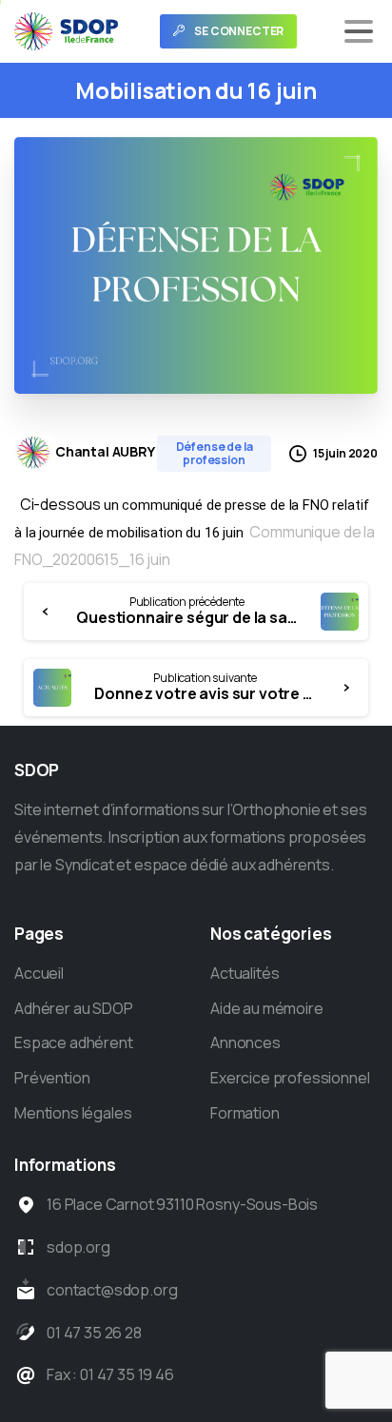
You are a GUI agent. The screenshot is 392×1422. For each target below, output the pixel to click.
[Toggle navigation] (359, 31)
